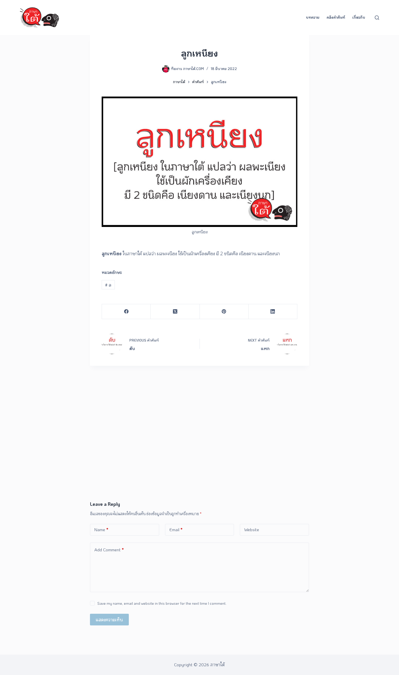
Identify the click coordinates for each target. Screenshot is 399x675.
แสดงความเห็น (109, 619)
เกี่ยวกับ (358, 17)
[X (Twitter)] (175, 311)
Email (176, 529)
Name (101, 529)
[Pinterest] (224, 311)
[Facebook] (126, 311)
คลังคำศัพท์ (336, 17)
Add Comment (109, 549)
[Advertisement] (199, 457)
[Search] (377, 17)
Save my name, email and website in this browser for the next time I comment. (161, 603)
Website (251, 529)
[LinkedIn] (273, 311)
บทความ (312, 17)
